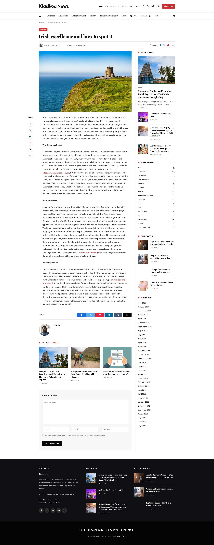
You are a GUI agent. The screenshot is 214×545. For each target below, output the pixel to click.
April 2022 (142, 394)
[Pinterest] (30, 142)
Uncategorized (144, 227)
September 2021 (144, 410)
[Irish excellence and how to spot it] (85, 81)
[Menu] (40, 15)
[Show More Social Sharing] (173, 45)
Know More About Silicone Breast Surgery (161, 283)
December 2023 (144, 358)
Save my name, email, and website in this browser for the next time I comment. (75, 435)
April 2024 (142, 342)
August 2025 (143, 315)
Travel (157, 15)
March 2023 (143, 378)
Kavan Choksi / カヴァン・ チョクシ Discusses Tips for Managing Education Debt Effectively (162, 131)
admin (48, 45)
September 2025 (144, 311)
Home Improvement (108, 15)
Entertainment (79, 15)
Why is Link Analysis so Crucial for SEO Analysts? (161, 256)
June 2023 (142, 366)
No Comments (70, 45)
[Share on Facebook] (160, 45)
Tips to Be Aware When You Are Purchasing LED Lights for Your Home (162, 243)
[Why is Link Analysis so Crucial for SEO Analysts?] (143, 259)
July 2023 (142, 362)
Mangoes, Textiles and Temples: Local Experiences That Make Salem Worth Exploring (52, 375)
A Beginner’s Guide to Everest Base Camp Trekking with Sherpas (84, 374)
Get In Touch (133, 6)
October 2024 (143, 323)
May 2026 (142, 303)
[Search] (174, 16)
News (124, 15)
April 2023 (142, 374)
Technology (145, 15)
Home (100, 6)
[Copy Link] (30, 155)
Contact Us (122, 6)
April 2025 (142, 319)
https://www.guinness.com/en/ (56, 172)
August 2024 (143, 331)
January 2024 (143, 354)
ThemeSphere (120, 536)
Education (63, 15)
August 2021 (143, 414)
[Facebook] (30, 123)
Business (51, 15)
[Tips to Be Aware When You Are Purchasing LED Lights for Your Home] (143, 245)
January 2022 (143, 402)
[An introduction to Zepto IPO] (143, 117)
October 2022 (143, 386)
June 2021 (142, 422)
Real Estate (142, 211)
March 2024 (143, 346)
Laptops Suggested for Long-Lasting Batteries (160, 270)
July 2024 (142, 334)
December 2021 (144, 406)
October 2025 (143, 307)
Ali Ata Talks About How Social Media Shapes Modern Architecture (160, 148)
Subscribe (168, 6)
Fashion (141, 184)
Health (93, 15)
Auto (140, 168)
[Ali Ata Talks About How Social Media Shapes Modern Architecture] (143, 149)
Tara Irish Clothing (89, 252)
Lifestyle (141, 199)
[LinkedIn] (30, 136)
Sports (133, 15)
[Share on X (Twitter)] (164, 45)
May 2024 (142, 338)
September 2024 (144, 327)
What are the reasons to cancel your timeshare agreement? (117, 372)
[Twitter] (30, 130)
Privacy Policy (110, 6)
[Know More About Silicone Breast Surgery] (143, 286)
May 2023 (142, 370)
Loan (140, 203)
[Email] (30, 149)
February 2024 (144, 350)
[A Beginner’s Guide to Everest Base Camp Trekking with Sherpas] (85, 357)
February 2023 (144, 382)
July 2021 (141, 418)
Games (141, 187)
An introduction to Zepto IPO (160, 115)
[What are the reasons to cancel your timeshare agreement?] (117, 357)
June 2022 (142, 390)
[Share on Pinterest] (168, 45)
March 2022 (143, 398)
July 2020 (142, 426)
